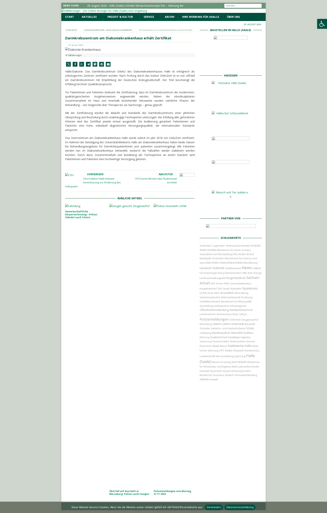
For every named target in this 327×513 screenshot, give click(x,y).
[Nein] (322, 507)
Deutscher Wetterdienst (213, 346)
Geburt (243, 314)
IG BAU (247, 371)
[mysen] (231, 183)
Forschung (225, 362)
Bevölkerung (251, 262)
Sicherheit (235, 319)
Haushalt (204, 371)
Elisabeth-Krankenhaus (246, 350)
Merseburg (206, 324)
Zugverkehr (218, 245)
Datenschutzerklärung (240, 507)
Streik (226, 288)
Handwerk (206, 268)
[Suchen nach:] (243, 5)
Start (69, 17)
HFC (221, 350)
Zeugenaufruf (250, 319)
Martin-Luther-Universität (228, 324)
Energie (257, 273)
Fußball (257, 268)
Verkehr (242, 362)
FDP (213, 283)
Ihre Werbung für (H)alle (200, 17)
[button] (68, 64)
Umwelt (213, 379)
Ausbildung (227, 356)
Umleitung (205, 333)
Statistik (218, 268)
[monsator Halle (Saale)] (231, 104)
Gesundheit (227, 293)
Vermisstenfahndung (245, 375)
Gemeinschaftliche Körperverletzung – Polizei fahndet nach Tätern (81, 214)
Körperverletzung (233, 371)
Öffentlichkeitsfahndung (214, 310)
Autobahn (235, 288)
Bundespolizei (221, 333)
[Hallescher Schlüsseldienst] (231, 130)
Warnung (213, 350)
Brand (250, 254)
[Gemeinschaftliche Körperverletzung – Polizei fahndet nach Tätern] (85, 206)
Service (149, 17)
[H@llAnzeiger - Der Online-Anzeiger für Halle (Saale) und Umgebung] (104, 10)
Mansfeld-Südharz (242, 333)
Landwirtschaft (207, 356)
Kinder (255, 366)
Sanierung (205, 341)
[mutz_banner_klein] (231, 229)
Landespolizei (221, 305)
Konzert (250, 341)
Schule (250, 328)
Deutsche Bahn (220, 341)
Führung (204, 337)
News (247, 267)
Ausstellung (206, 305)
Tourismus (218, 375)
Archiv (169, 17)
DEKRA (215, 262)
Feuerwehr (216, 371)
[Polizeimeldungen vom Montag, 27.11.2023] (174, 346)
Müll (234, 362)
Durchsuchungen (209, 273)
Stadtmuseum (233, 268)
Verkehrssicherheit (210, 297)
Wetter (229, 350)
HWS (244, 273)
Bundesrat (206, 375)
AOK (250, 273)
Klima (237, 293)
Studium (229, 375)
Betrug (244, 293)
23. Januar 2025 (75, 45)
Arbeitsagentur (238, 305)
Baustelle (250, 324)
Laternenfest (244, 366)
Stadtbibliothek (218, 337)
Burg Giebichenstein (229, 273)
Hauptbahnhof (208, 288)
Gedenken (206, 245)
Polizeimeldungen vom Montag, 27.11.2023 (173, 493)
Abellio (242, 254)
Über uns (233, 17)
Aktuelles (89, 17)
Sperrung (239, 356)
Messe (215, 362)
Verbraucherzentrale (238, 245)
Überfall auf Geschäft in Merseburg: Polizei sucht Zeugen (129, 493)
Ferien (219, 283)
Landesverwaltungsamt (213, 278)
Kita (218, 356)
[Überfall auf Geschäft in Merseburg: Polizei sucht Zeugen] (129, 346)
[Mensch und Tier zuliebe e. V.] (231, 209)
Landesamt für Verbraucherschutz (219, 314)
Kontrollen (218, 258)
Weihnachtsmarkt (230, 297)
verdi (210, 293)
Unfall (203, 293)
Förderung (246, 297)
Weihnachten (237, 341)
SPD (219, 288)
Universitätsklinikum (240, 283)
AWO (216, 293)
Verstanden (214, 507)
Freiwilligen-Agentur (239, 337)
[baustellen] (231, 66)
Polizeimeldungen (214, 319)
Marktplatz (206, 258)
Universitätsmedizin (231, 262)
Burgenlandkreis (236, 278)
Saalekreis (250, 288)
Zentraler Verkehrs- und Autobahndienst (222, 328)
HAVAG (204, 379)
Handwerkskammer (241, 310)
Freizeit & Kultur (120, 17)
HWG (226, 283)
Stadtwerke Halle (239, 346)
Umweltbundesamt (210, 301)
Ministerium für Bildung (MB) (236, 301)
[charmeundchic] (231, 153)
